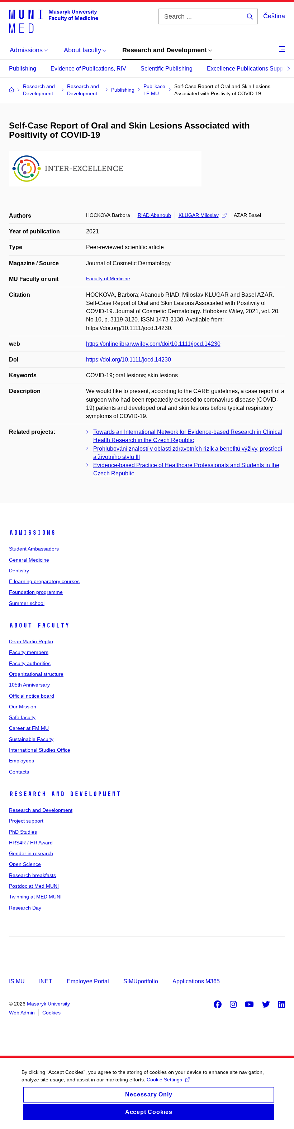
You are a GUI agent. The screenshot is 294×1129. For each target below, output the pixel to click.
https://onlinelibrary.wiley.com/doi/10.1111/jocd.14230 (153, 344)
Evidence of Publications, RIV (88, 69)
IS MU (17, 981)
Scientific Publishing (167, 69)
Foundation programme (36, 592)
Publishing (22, 69)
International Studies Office (39, 750)
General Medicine (29, 560)
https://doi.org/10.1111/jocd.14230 (128, 360)
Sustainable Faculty (31, 739)
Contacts (19, 772)
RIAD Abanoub (154, 215)
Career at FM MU (29, 728)
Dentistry (19, 570)
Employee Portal (88, 981)
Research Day (25, 908)
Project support (26, 821)
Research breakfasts (32, 875)
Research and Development (65, 794)
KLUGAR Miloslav (199, 215)
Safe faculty (22, 717)
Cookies (51, 1013)
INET (45, 981)
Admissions (32, 533)
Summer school (26, 603)
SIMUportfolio (140, 981)
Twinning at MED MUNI (35, 897)
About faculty (39, 625)
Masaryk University (48, 1004)
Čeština (274, 16)
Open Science (25, 864)
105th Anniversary (29, 685)
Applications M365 (196, 981)
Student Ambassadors (34, 549)
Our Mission (22, 706)
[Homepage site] (53, 21)
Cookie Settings (164, 1079)
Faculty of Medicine (108, 278)
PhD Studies (23, 832)
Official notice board (31, 696)
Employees (21, 761)
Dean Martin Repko (31, 641)
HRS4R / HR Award (31, 842)
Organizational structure (36, 674)
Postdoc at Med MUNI (34, 886)
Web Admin (22, 1013)
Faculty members (28, 652)
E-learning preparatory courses (44, 581)
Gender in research (31, 853)
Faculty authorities (30, 663)
